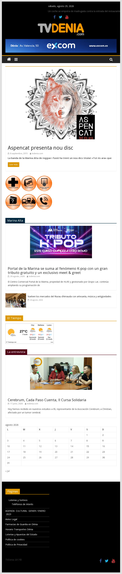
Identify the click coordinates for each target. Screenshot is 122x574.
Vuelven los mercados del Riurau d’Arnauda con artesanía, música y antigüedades (69, 296)
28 (72, 457)
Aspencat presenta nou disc (40, 147)
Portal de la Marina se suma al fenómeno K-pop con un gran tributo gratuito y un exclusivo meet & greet (58, 270)
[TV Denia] (9, 59)
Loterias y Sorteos (18, 500)
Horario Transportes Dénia (19, 529)
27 (56, 457)
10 (8, 446)
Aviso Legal (11, 519)
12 (40, 446)
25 (24, 457)
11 (24, 446)
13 (56, 446)
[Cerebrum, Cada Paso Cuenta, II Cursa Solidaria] (61, 359)
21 (72, 451)
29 (87, 457)
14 (72, 446)
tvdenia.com (37, 153)
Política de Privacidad (16, 544)
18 (24, 451)
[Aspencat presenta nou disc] (61, 71)
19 (40, 451)
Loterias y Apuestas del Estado (21, 534)
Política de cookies (15, 539)
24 (8, 457)
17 (8, 451)
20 (56, 451)
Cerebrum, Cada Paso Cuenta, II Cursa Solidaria (47, 399)
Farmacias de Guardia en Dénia (21, 524)
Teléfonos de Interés (22, 504)
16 (103, 446)
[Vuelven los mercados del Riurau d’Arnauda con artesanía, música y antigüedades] (15, 294)
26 (40, 457)
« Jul (7, 470)
